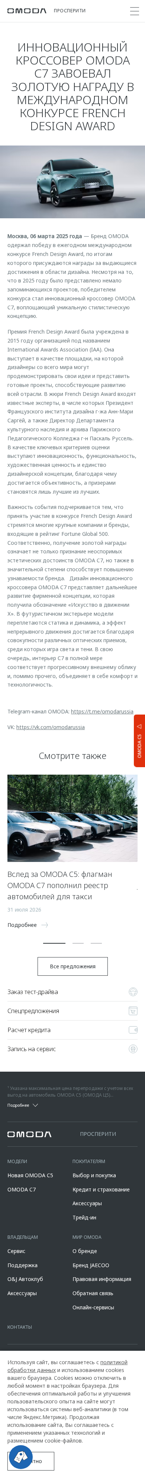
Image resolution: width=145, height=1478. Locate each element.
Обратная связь (92, 1293)
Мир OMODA (87, 1237)
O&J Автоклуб (25, 1278)
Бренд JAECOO (90, 1265)
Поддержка (22, 1265)
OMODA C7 (21, 1189)
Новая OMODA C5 (30, 1175)
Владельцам (22, 1237)
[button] (54, 943)
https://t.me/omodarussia (102, 711)
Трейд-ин (84, 1217)
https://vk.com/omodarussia (50, 727)
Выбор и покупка (94, 1175)
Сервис (16, 1250)
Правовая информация (101, 1278)
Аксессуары (87, 1203)
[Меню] (134, 11)
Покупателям (88, 1161)
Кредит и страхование (101, 1189)
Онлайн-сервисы (93, 1307)
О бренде (84, 1250)
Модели (17, 1161)
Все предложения (73, 966)
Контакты (19, 1327)
